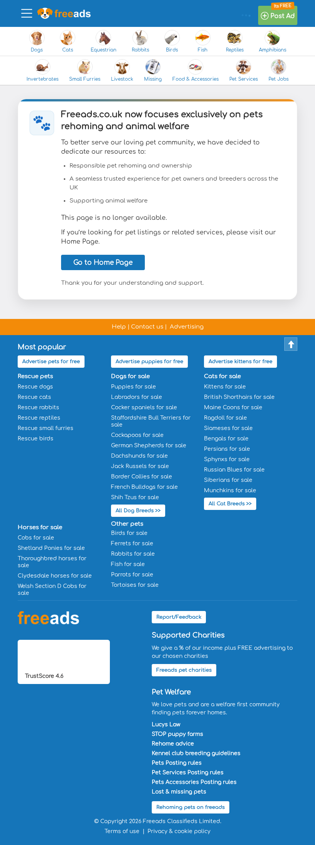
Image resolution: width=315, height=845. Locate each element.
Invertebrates (42, 79)
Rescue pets (35, 376)
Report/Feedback (178, 617)
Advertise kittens (240, 361)
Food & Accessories (195, 79)
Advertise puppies (149, 361)
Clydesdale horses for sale (55, 576)
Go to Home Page (103, 262)
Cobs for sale (36, 538)
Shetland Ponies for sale (51, 548)
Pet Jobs (278, 79)
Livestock (122, 79)
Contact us (147, 327)
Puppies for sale (133, 387)
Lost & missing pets (179, 792)
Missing (153, 79)
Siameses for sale (228, 428)
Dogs (37, 50)
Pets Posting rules (177, 763)
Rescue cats (34, 397)
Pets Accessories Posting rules (194, 782)
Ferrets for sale (132, 543)
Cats (67, 50)
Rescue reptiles (39, 418)
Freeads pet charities (184, 670)
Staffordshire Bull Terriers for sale (151, 421)
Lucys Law (166, 724)
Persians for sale (227, 449)
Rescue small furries (45, 428)
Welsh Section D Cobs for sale (52, 589)
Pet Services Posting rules (188, 772)
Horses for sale (40, 527)
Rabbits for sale (133, 554)
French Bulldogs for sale (144, 487)
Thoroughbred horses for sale (52, 562)
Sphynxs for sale (227, 459)
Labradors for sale (136, 397)
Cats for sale (222, 376)
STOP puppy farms (177, 734)
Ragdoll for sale (225, 418)
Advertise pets (51, 361)
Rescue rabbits (38, 407)
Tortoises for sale (135, 585)
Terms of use (121, 831)
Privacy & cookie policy (179, 831)
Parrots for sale (132, 575)
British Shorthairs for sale (239, 397)
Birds (172, 50)
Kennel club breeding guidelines (196, 753)
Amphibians (272, 50)
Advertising (187, 327)
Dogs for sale (130, 376)
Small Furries (84, 79)
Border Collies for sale (141, 477)
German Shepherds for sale (148, 445)
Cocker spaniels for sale (144, 407)
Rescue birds (35, 439)
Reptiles (235, 50)
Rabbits (140, 50)
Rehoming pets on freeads (190, 807)
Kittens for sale (225, 387)
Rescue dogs (35, 387)
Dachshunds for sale (139, 456)
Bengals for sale (226, 439)
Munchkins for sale (230, 490)
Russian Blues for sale (234, 470)
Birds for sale (129, 533)
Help (119, 327)
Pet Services (243, 79)
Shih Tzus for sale (135, 497)
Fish (202, 50)
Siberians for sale (228, 480)
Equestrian (103, 50)
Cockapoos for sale (137, 435)
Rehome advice (173, 744)
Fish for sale (128, 564)
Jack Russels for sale (140, 466)
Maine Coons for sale (233, 407)
